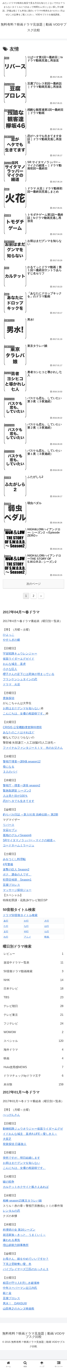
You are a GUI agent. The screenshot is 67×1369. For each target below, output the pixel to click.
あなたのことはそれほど (18, 732)
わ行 (6, 936)
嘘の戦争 (8, 1181)
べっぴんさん (11, 1114)
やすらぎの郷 (11, 639)
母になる (8, 766)
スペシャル (33, 1040)
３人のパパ (10, 771)
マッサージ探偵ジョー (17, 890)
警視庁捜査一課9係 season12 (22, 761)
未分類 (33, 1084)
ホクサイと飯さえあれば (33, 1186)
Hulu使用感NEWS (33, 1067)
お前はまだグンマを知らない (21, 1162)
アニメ (27, 936)
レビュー (33, 953)
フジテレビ (33, 1023)
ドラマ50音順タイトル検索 (20, 915)
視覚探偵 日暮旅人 (14, 1144)
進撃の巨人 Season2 (16, 869)
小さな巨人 (10, 669)
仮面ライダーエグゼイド (18, 658)
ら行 (46, 931)
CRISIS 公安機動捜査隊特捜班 (22, 727)
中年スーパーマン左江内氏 (20, 1287)
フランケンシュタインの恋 (20, 679)
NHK (33, 980)
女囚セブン (10, 830)
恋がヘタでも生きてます (18, 800)
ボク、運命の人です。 (17, 874)
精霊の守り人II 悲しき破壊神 (21, 1282)
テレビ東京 (33, 1014)
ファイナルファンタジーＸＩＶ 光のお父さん (33, 747)
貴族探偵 (8, 698)
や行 (26, 931)
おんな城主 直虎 (14, 663)
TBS (33, 997)
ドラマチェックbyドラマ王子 (33, 1075)
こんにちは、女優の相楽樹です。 (24, 1167)
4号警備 (8, 864)
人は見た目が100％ (15, 795)
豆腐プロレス (11, 884)
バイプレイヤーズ (14, 1269)
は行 (46, 926)
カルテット (10, 1186)
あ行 (6, 920)
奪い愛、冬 (24, 1263)
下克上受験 (10, 1263)
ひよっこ (8, 634)
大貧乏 (7, 1138)
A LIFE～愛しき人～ (44, 1133)
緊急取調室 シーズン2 (17, 790)
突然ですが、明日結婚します (21, 1157)
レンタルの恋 (11, 1210)
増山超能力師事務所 (16, 1245)
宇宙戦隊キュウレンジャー (20, 653)
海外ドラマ (33, 1049)
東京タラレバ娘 (32, 1200)
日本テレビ (33, 988)
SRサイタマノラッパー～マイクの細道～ (29, 840)
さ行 (46, 920)
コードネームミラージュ (18, 845)
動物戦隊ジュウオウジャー (20, 1128)
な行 (26, 926)
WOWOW (33, 1032)
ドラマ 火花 (11, 684)
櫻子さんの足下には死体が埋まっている (28, 674)
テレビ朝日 (33, 1006)
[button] (60, 714)
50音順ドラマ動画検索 (33, 971)
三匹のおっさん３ (37, 1269)
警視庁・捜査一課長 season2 (21, 785)
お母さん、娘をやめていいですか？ (26, 1258)
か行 (26, 920)
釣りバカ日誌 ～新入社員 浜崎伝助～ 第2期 (30, 814)
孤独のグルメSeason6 (17, 835)
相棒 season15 (12, 1200)
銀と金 (7, 1293)
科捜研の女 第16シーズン (19, 1229)
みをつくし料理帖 (14, 859)
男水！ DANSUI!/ (15, 1303)
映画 (47, 936)
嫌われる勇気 (11, 1240)
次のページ (33, 583)
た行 (6, 926)
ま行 (6, 931)
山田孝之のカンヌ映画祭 (18, 1308)
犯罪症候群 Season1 (17, 879)
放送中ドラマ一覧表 (33, 962)
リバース (8, 824)
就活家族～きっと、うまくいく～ (24, 1234)
